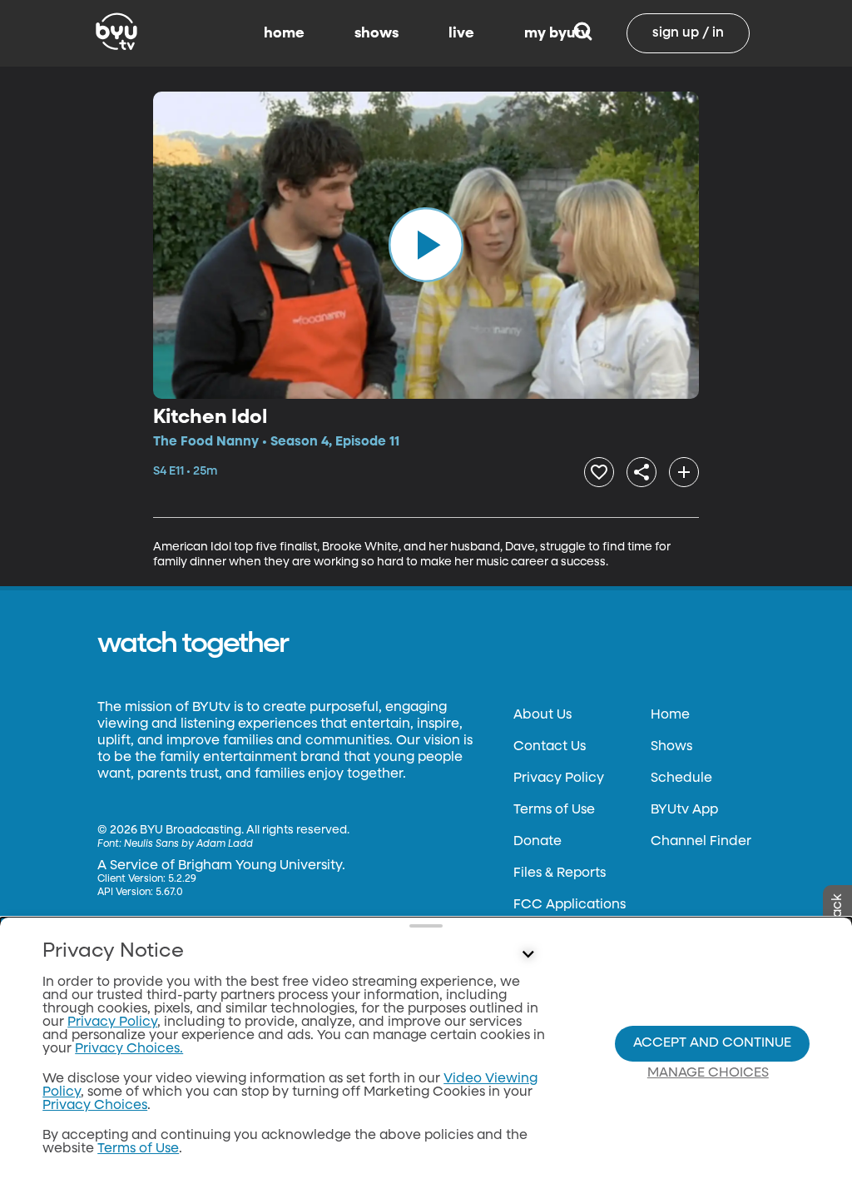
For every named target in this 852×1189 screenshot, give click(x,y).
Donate (537, 841)
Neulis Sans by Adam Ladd (188, 844)
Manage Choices (708, 1073)
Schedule (681, 778)
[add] (684, 472)
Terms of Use (554, 810)
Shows (671, 747)
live (461, 33)
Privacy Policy (558, 778)
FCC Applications (569, 905)
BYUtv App (684, 810)
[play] (426, 244)
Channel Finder (701, 841)
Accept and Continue (712, 1043)
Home (670, 715)
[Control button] (527, 955)
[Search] (583, 33)
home (284, 33)
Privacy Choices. (129, 1049)
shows (376, 33)
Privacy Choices (94, 1105)
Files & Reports (559, 873)
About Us (542, 715)
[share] (641, 472)
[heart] (599, 472)
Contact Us (549, 747)
